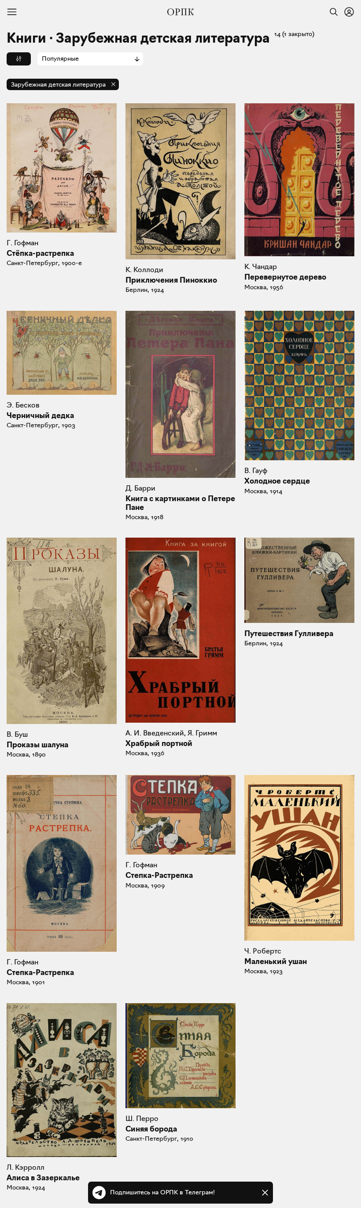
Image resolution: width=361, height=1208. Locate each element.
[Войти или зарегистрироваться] (349, 12)
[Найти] (331, 12)
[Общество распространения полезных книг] (180, 12)
